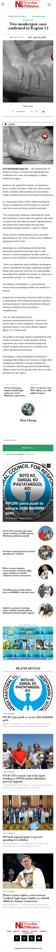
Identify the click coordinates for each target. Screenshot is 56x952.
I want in (26, 448)
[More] (43, 111)
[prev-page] (44, 466)
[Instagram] (24, 938)
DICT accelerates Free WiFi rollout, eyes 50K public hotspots (41, 390)
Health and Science (17, 16)
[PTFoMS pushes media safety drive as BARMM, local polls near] (45, 591)
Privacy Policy (29, 454)
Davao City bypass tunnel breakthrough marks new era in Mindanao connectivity (14, 392)
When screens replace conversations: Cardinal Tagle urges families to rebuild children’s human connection (17, 572)
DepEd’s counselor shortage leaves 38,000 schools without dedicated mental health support (18, 610)
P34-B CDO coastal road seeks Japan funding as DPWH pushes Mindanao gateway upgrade (18, 533)
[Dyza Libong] (28, 409)
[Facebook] (17, 938)
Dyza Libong (18, 37)
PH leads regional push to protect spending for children (19, 552)
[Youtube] (39, 938)
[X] (32, 938)
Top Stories (28, 20)
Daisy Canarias (11, 518)
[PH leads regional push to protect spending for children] (45, 552)
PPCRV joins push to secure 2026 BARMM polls (24, 508)
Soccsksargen (39, 16)
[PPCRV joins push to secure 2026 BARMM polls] (28, 491)
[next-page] (49, 466)
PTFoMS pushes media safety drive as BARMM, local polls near (19, 591)
